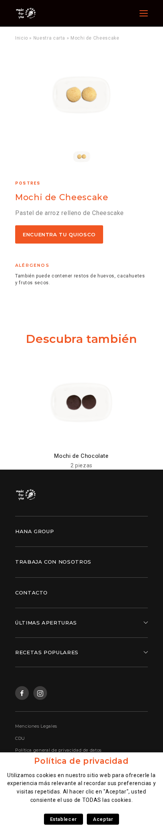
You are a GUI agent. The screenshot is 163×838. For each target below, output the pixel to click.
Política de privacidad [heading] (81, 761)
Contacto (31, 592)
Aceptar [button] (103, 819)
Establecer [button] (63, 819)
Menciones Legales (36, 726)
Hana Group (34, 531)
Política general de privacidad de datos (58, 750)
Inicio (21, 38)
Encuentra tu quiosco (59, 234)
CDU (20, 738)
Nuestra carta (49, 38)
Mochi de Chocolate (81, 455)
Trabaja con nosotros (53, 562)
